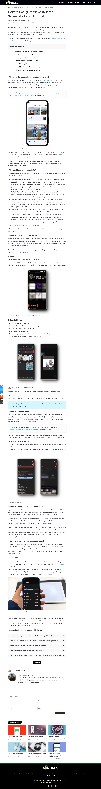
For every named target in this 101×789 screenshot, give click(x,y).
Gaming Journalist (22, 675)
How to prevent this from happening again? (26, 70)
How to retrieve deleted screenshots (24, 58)
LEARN (83, 2)
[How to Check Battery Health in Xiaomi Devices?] (17, 730)
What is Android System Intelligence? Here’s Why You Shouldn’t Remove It (55, 755)
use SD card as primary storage (25, 95)
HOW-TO (60, 2)
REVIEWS (69, 2)
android (37, 662)
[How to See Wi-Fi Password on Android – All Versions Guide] (17, 747)
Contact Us (85, 773)
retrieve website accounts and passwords (23, 429)
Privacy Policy (29, 773)
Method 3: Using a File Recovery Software (28, 67)
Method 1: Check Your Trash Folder (26, 60)
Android (15, 7)
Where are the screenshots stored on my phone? (28, 51)
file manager (58, 152)
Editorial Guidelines (61, 773)
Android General (21, 7)
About (15, 773)
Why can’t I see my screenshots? (23, 55)
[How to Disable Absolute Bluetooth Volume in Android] (37, 747)
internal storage (48, 80)
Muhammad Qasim (12, 20)
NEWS (77, 2)
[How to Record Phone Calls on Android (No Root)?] (37, 730)
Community (21, 773)
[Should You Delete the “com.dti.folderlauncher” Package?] (57, 730)
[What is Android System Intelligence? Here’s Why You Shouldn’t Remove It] (57, 747)
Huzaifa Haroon (18, 23)
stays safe (62, 564)
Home (10, 7)
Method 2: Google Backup (23, 64)
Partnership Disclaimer (74, 773)
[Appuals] (12, 2)
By (8, 20)
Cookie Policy (38, 773)
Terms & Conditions (49, 773)
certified (19, 22)
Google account (37, 396)
